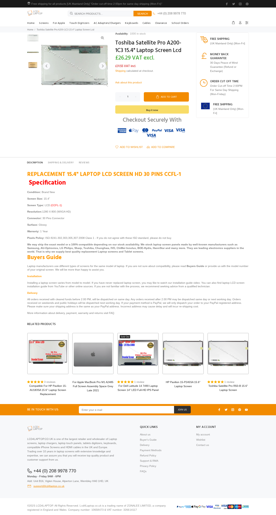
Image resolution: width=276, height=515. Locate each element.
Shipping (120, 70)
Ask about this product (128, 82)
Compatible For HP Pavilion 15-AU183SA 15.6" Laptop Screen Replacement (48, 390)
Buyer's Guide (148, 439)
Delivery (144, 444)
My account (203, 434)
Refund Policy (148, 455)
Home (30, 29)
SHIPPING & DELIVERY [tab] (61, 163)
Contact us (202, 444)
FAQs (143, 471)
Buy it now (152, 110)
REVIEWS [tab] (84, 163)
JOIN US (182, 410)
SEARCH (142, 13)
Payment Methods (150, 450)
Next (102, 65)
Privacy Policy (148, 465)
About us (145, 434)
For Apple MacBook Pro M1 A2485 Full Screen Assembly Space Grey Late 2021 (92, 386)
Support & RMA (149, 460)
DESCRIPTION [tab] (35, 163)
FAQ (111, 312)
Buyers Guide (195, 266)
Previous (46, 65)
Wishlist (200, 439)
